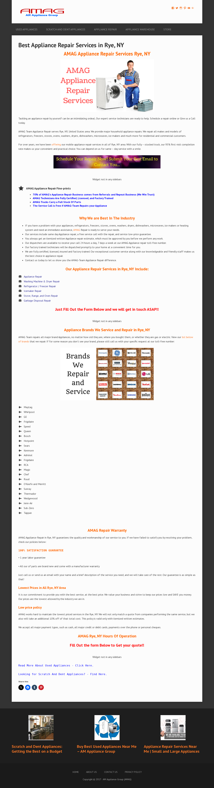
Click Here (83, 665)
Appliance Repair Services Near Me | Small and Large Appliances (171, 749)
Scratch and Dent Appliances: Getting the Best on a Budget (37, 749)
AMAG (76, 229)
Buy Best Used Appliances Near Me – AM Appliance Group (106, 749)
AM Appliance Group (43, 12)
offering (56, 144)
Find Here (97, 674)
